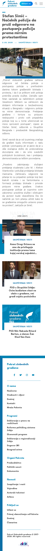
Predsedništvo (14, 463)
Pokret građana (13, 3)
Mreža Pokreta (14, 408)
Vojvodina (12, 489)
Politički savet (14, 467)
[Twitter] (21, 376)
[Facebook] (14, 376)
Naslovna (12, 391)
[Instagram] (27, 376)
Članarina (12, 523)
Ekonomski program (17, 434)
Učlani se (11, 510)
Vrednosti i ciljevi (15, 395)
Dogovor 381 (13, 446)
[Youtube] (33, 376)
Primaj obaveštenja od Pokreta (22, 514)
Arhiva (10, 497)
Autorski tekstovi (16, 493)
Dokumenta (13, 471)
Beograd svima (14, 450)
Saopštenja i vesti (28, 42)
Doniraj (10, 399)
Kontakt (11, 403)
